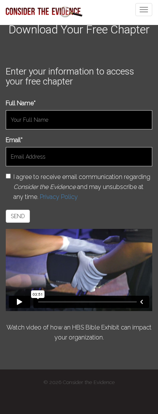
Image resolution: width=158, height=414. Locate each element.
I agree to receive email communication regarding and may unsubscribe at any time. (81, 186)
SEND (18, 216)
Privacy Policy (59, 196)
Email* (14, 140)
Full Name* (21, 103)
